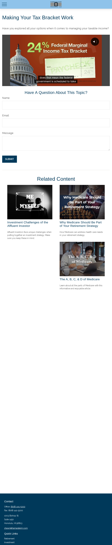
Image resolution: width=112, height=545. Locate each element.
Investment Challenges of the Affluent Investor (27, 224)
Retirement (9, 538)
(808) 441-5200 (18, 507)
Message (7, 133)
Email (5, 115)
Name (6, 97)
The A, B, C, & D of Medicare (80, 279)
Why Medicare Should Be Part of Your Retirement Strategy (81, 224)
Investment (9, 542)
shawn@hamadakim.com (16, 528)
